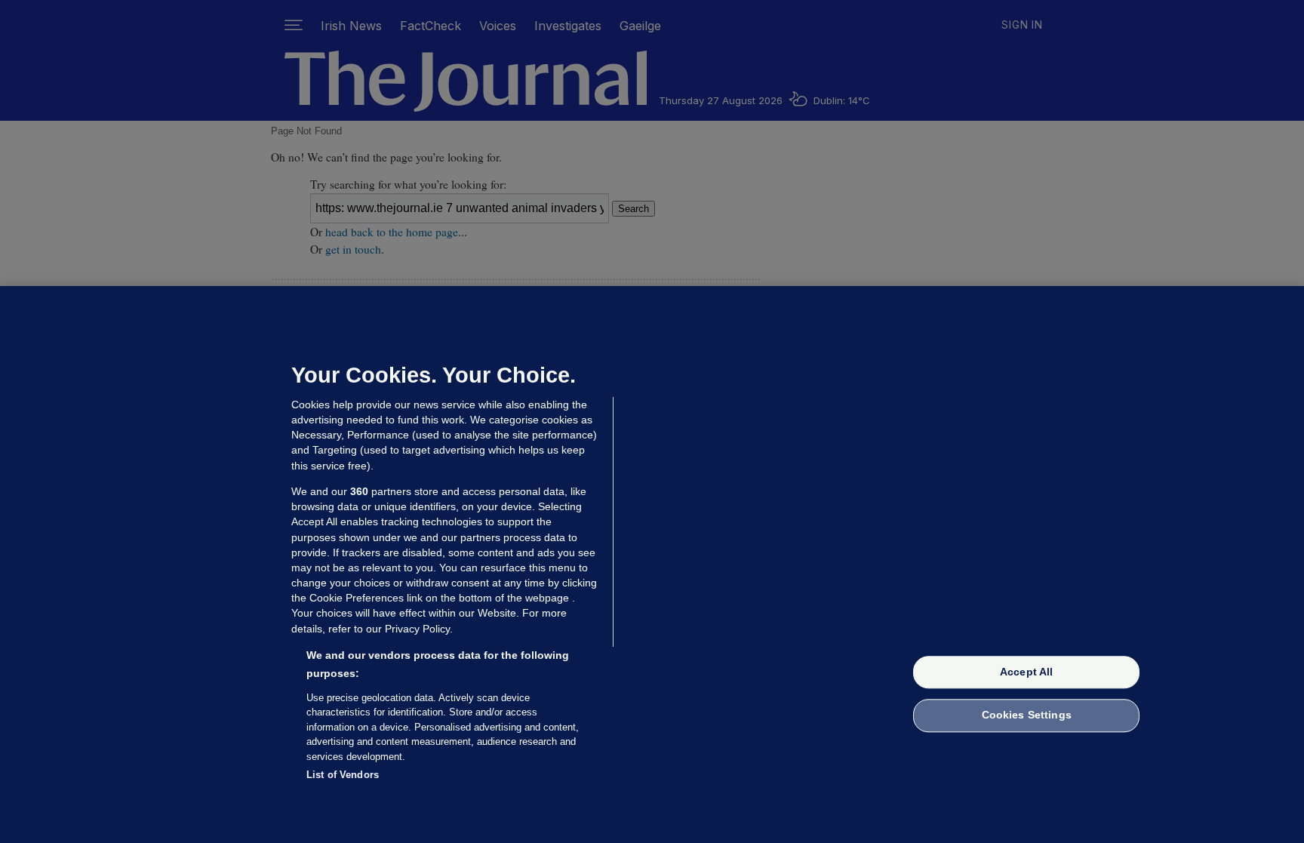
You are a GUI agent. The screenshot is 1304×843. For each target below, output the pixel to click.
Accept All (1026, 672)
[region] (652, 564)
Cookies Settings (1027, 715)
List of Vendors (342, 774)
